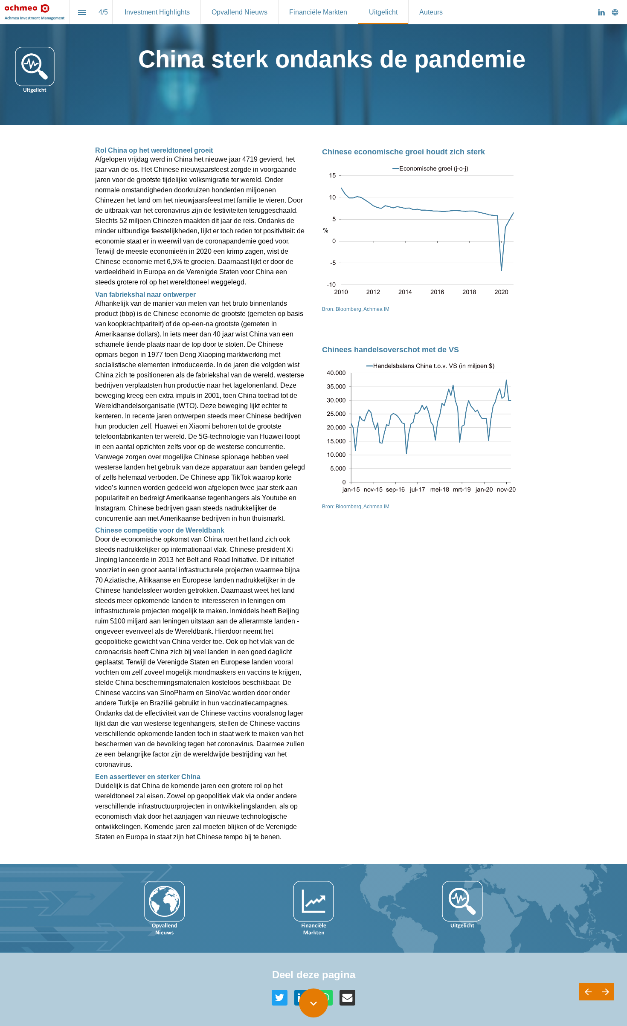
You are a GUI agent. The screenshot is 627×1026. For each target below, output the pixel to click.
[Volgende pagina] (605, 991)
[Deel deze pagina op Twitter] (279, 998)
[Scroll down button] (313, 1002)
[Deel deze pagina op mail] (347, 998)
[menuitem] (157, 12)
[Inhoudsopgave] (82, 12)
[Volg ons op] (615, 12)
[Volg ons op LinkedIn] (601, 12)
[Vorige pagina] (588, 991)
